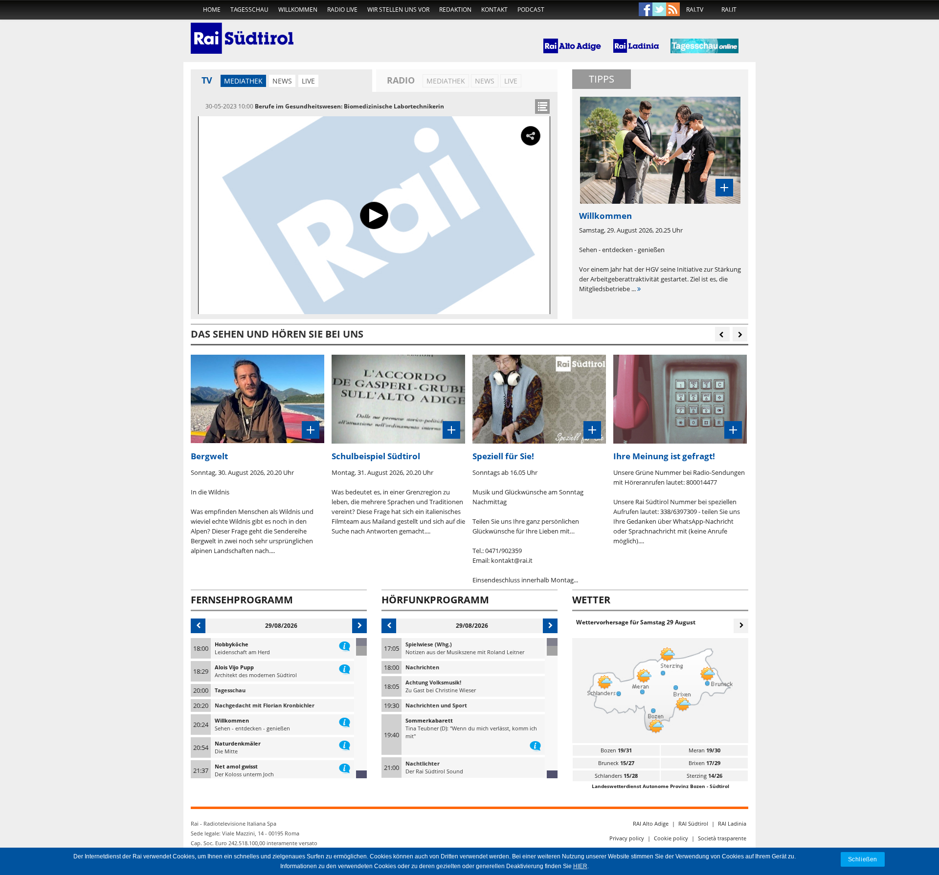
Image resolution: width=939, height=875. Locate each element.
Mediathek (243, 80)
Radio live (342, 9)
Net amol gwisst (236, 766)
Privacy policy (626, 838)
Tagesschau (249, 9)
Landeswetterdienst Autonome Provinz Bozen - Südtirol (660, 786)
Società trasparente (722, 838)
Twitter (659, 10)
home (212, 9)
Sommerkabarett (429, 720)
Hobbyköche (231, 644)
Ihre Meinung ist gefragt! (664, 456)
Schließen (862, 859)
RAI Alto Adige (651, 823)
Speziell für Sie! (503, 456)
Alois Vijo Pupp (234, 667)
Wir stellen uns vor (398, 9)
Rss (673, 10)
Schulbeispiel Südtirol (376, 456)
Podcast (530, 9)
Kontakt (494, 9)
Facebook (645, 10)
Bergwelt (209, 456)
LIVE (308, 80)
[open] (542, 106)
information (344, 644)
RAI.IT (729, 9)
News (282, 80)
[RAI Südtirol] (242, 32)
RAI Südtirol (693, 823)
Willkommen (297, 9)
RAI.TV (694, 9)
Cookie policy (671, 838)
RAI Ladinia (732, 823)
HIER (580, 866)
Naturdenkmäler (238, 743)
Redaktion (455, 9)
